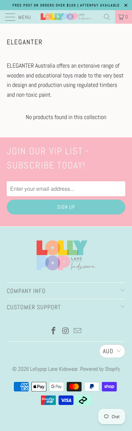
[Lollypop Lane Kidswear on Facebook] (53, 331)
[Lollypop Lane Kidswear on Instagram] (66, 331)
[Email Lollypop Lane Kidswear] (78, 331)
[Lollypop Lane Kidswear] (66, 17)
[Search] (107, 17)
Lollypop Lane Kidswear (54, 368)
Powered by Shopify (100, 368)
